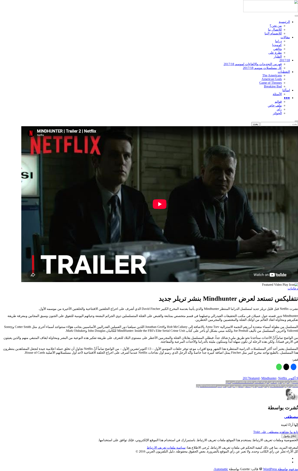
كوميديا (277, 45)
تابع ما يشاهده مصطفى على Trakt (275, 432)
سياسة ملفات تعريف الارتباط (166, 447)
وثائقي (277, 49)
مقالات (285, 37)
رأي (279, 109)
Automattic (221, 469)
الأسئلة (277, 94)
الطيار (278, 56)
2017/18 (284, 60)
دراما (278, 41)
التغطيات (284, 71)
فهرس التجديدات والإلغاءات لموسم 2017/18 (253, 64)
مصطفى (291, 417)
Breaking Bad (273, 86)
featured (254, 378)
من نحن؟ (276, 25)
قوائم (278, 101)
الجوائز (277, 113)
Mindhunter (268, 378)
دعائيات (293, 288)
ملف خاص (275, 105)
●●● (287, 97)
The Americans (272, 75)
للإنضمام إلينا (273, 33)
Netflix (282, 378)
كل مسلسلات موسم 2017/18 (262, 68)
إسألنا (286, 90)
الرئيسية (284, 22)
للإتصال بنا (275, 29)
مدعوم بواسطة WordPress (280, 469)
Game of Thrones (270, 82)
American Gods (272, 79)
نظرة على (275, 52)
